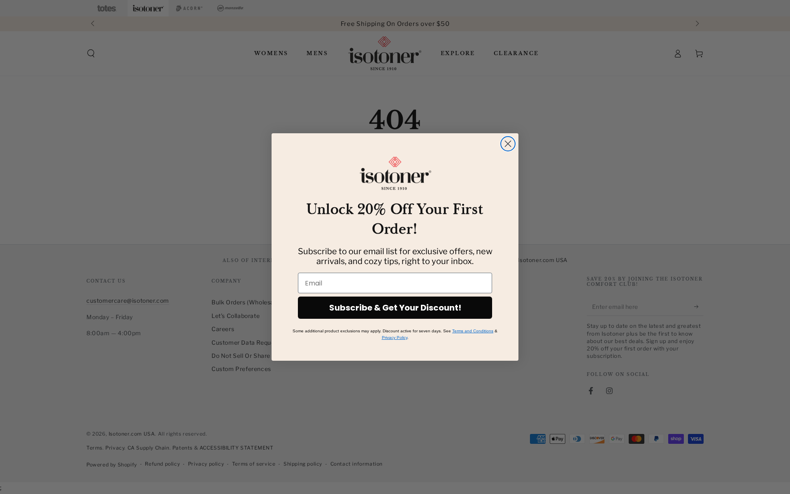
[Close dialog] (508, 144)
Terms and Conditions (472, 331)
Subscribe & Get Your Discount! (395, 307)
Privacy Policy (394, 337)
